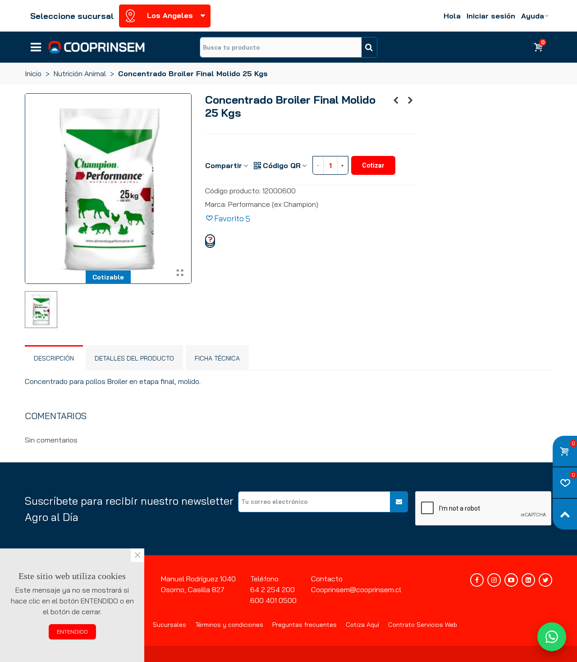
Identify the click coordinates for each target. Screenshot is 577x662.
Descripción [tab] (54, 358)
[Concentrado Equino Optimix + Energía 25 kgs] (396, 100)
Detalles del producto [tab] (134, 358)
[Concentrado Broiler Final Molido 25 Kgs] (180, 272)
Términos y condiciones (229, 625)
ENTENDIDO (72, 631)
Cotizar (373, 165)
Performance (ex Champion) (273, 204)
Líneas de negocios (36, 44)
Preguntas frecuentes (304, 625)
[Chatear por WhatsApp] (551, 636)
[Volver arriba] (565, 514)
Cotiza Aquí (362, 625)
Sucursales (169, 625)
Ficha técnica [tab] (217, 358)
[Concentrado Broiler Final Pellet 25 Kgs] (410, 100)
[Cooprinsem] (96, 47)
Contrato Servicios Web (422, 625)
